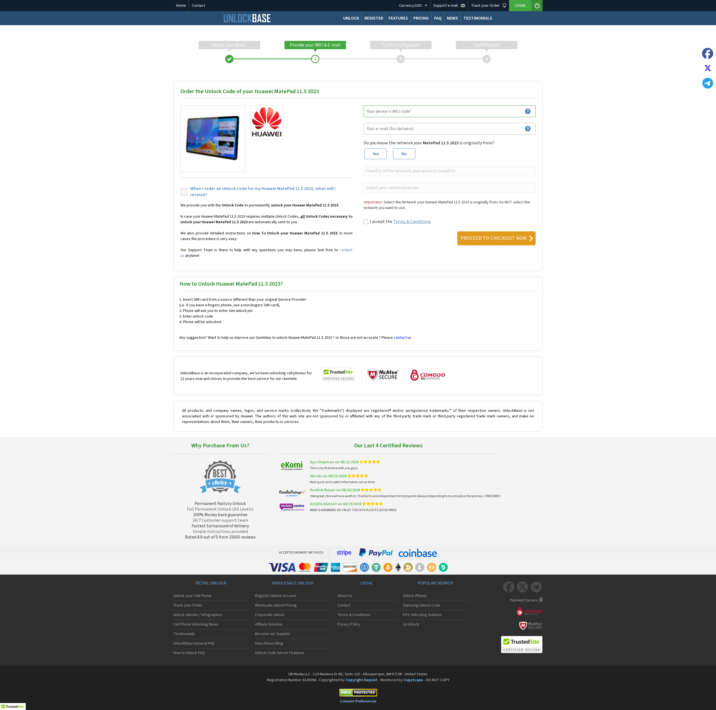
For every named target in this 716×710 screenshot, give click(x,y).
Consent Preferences (358, 701)
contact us (402, 337)
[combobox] (449, 170)
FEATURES (398, 18)
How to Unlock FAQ (189, 653)
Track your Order (187, 605)
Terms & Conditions (412, 221)
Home (181, 5)
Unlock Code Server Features (279, 653)
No (404, 154)
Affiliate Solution (268, 624)
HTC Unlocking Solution (422, 615)
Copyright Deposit (362, 680)
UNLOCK (351, 18)
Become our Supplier (272, 634)
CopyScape (413, 680)
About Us (344, 596)
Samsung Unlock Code (421, 605)
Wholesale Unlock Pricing (276, 605)
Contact (198, 5)
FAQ (438, 18)
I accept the (400, 221)
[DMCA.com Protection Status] (358, 694)
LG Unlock (411, 624)
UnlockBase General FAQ (194, 643)
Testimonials (184, 634)
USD (410, 5)
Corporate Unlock (269, 615)
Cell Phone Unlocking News (195, 624)
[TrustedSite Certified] (338, 374)
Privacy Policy (349, 624)
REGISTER (373, 18)
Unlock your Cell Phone (192, 596)
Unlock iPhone (415, 596)
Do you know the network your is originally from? (429, 143)
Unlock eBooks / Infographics (197, 615)
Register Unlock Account (275, 596)
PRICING (421, 18)
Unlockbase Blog (269, 643)
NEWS (452, 18)
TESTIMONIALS (477, 18)
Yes (376, 154)
